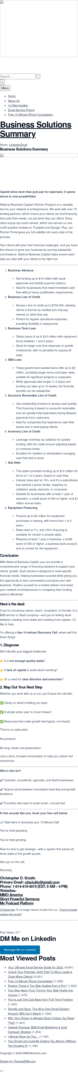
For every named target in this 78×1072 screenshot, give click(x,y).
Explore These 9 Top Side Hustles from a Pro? (37, 986)
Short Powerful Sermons (20, 899)
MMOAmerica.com (12, 59)
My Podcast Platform (16, 903)
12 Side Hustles (18, 105)
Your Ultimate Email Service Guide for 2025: (36, 967)
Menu (5, 88)
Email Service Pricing (21, 110)
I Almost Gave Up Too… (23, 1036)
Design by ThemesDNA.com (18, 1061)
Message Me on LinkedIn (20, 949)
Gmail (23, 145)
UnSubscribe (7, 910)
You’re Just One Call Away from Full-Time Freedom (40, 999)
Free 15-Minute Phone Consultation (30, 981)
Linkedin (14, 145)
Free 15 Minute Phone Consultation (30, 115)
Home (12, 96)
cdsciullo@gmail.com (42, 882)
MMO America (11, 894)
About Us (14, 101)
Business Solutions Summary (35, 128)
